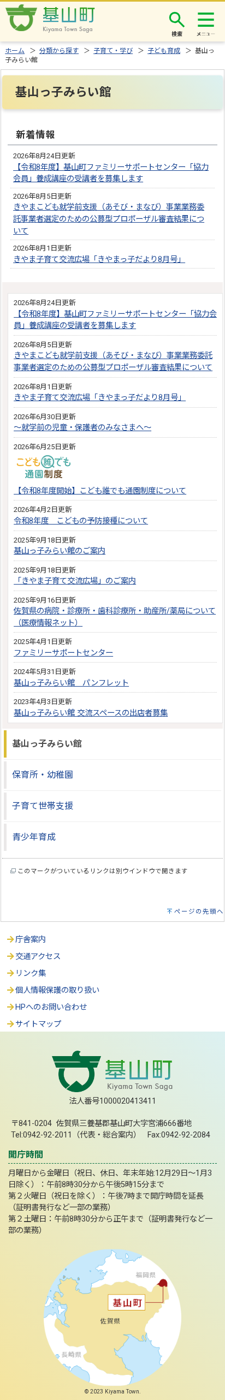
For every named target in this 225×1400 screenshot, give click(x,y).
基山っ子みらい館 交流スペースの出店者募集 (91, 713)
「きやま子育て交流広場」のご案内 (75, 581)
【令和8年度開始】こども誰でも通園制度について (100, 491)
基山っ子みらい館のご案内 (59, 551)
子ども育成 (163, 51)
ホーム (15, 51)
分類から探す (59, 51)
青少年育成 (34, 837)
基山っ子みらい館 (47, 743)
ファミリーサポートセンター (63, 653)
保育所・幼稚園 (42, 775)
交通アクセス (38, 956)
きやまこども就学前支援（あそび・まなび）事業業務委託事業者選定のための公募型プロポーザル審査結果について (108, 218)
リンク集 (30, 973)
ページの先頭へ (199, 911)
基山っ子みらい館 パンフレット (71, 683)
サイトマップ (38, 1024)
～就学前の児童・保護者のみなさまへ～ (82, 427)
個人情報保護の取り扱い (57, 990)
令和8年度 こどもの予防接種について (81, 521)
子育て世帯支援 (42, 806)
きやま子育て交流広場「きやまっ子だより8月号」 (99, 259)
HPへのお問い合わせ (51, 1007)
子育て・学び (113, 51)
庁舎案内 (30, 939)
